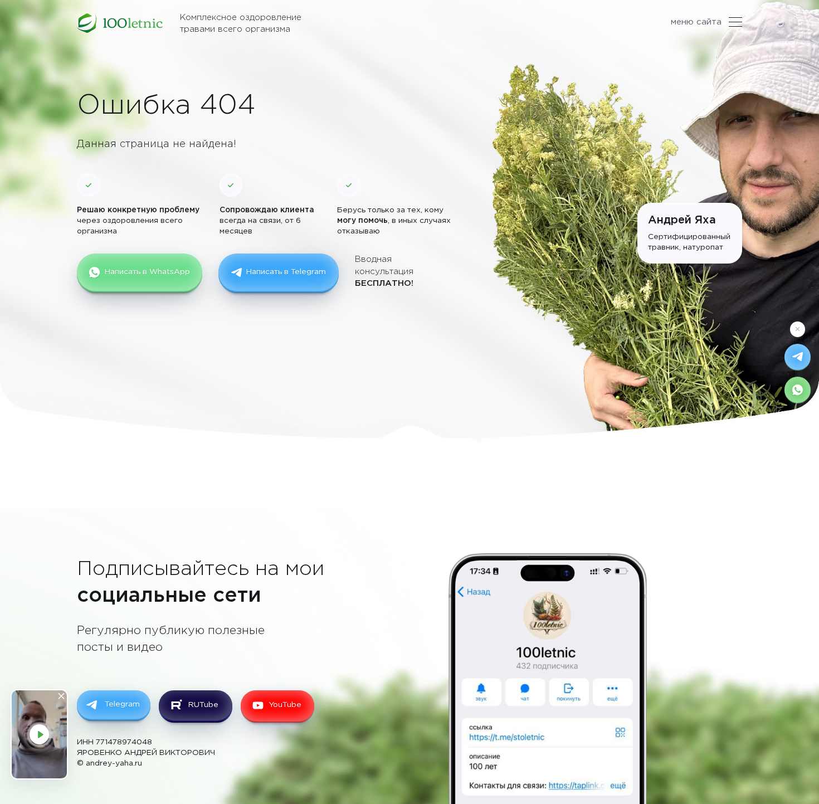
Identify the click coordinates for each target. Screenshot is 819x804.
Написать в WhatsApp (147, 272)
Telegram (122, 704)
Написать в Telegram (286, 272)
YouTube (285, 704)
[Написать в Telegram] (797, 357)
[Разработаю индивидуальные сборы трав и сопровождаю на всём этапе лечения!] (120, 23)
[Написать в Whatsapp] (797, 390)
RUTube (203, 704)
